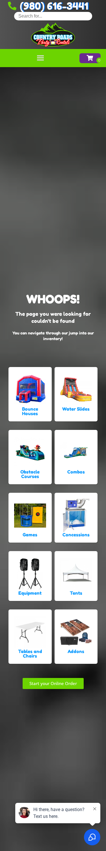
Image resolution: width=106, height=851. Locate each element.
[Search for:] (53, 16)
